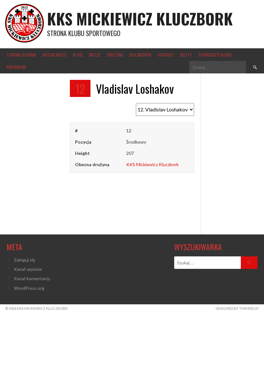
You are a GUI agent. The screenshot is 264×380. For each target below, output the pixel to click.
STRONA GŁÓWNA (21, 54)
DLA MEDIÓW (140, 54)
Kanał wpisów (28, 269)
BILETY (186, 54)
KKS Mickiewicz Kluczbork (140, 18)
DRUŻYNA (115, 54)
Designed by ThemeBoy (237, 308)
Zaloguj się (24, 259)
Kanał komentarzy (32, 278)
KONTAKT (166, 54)
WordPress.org (29, 288)
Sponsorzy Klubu (215, 54)
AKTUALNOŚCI (54, 54)
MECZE (94, 54)
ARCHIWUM (16, 66)
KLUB (77, 54)
